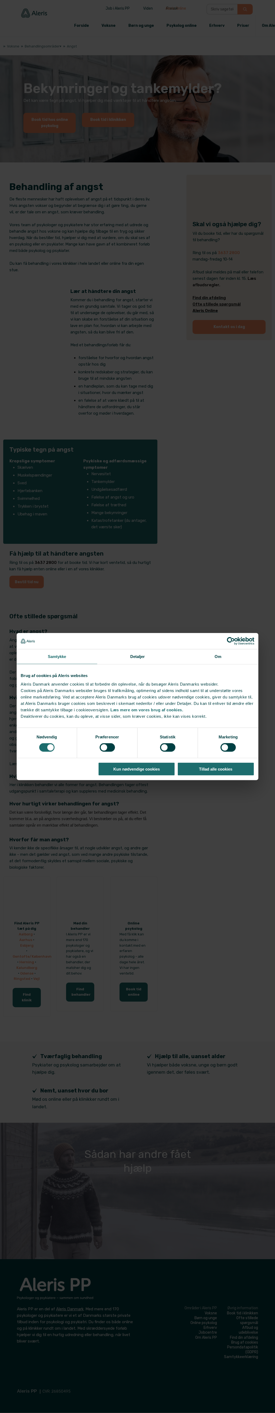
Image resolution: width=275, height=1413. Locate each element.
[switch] (107, 747)
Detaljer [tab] (137, 656)
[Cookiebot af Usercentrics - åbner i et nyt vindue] (230, 641)
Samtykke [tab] (57, 656)
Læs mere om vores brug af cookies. (146, 709)
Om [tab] (218, 656)
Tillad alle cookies (215, 769)
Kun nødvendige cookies (136, 769)
